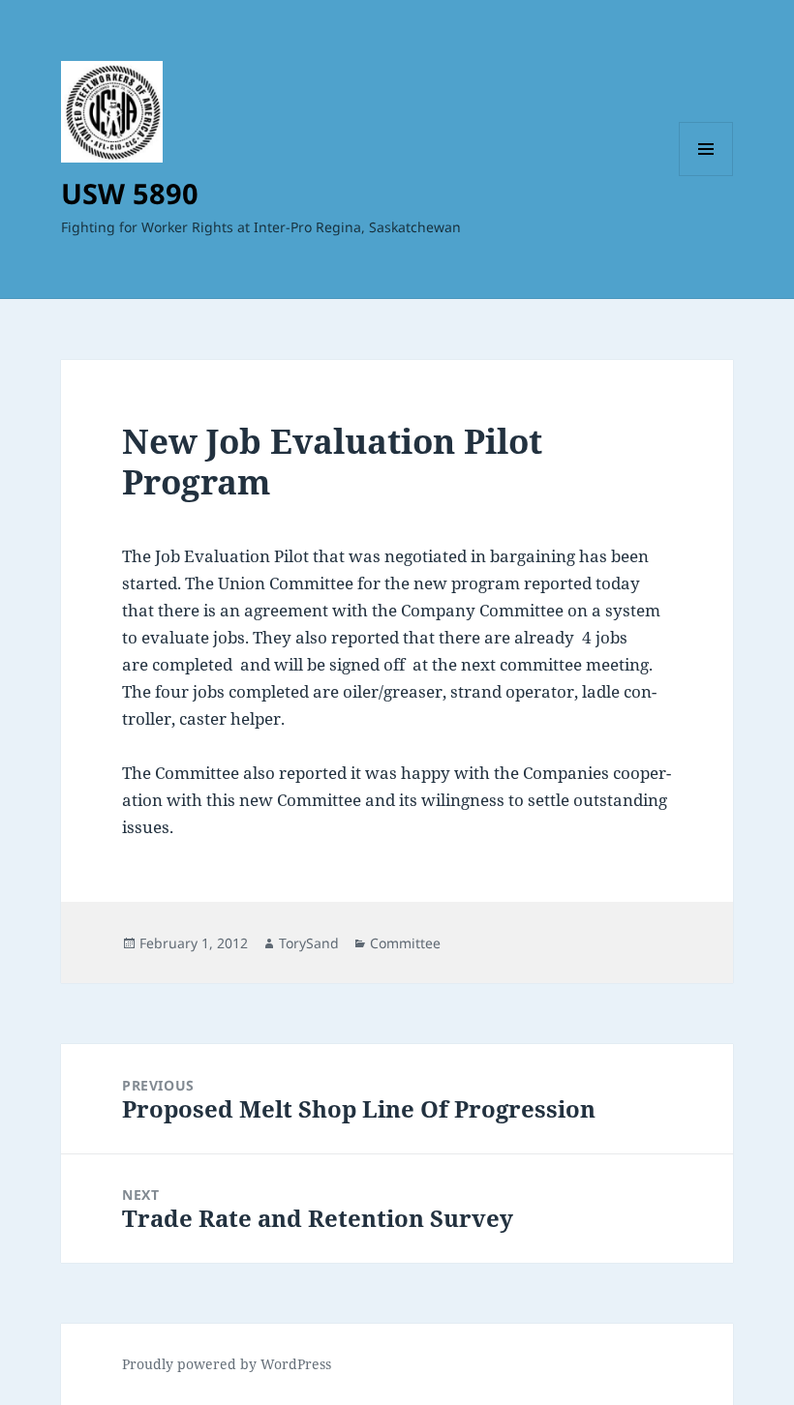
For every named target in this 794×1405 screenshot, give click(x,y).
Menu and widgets (706, 175)
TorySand (309, 943)
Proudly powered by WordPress (226, 1364)
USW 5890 (129, 193)
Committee (405, 943)
